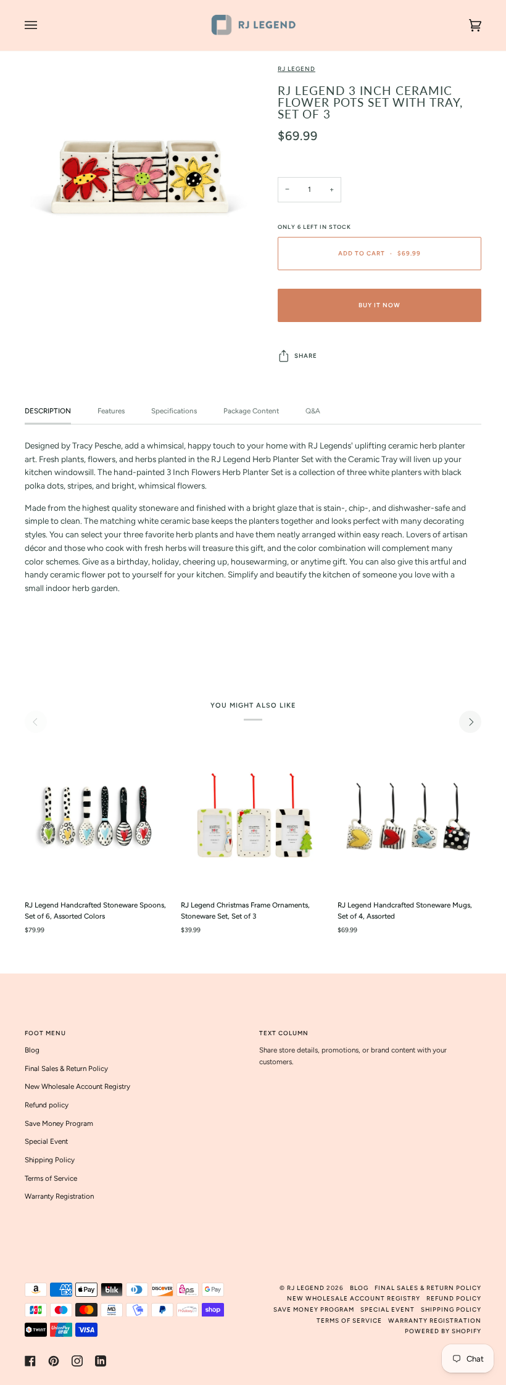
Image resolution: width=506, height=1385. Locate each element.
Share (305, 355)
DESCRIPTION (48, 411)
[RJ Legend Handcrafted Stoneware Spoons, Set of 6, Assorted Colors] (96, 817)
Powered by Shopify (443, 1331)
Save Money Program (59, 1123)
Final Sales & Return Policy (66, 1068)
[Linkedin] (100, 1360)
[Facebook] (30, 1360)
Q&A (312, 411)
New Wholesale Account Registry (77, 1086)
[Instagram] (77, 1360)
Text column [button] (284, 1033)
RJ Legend (296, 68)
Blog (32, 1050)
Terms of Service (51, 1178)
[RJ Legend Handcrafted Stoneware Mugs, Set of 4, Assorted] (409, 817)
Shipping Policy (50, 1160)
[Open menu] (43, 25)
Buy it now (379, 305)
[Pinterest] (53, 1360)
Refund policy (46, 1105)
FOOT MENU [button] (45, 1033)
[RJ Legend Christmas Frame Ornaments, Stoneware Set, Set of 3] (253, 817)
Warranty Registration (59, 1196)
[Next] (470, 722)
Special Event (46, 1141)
